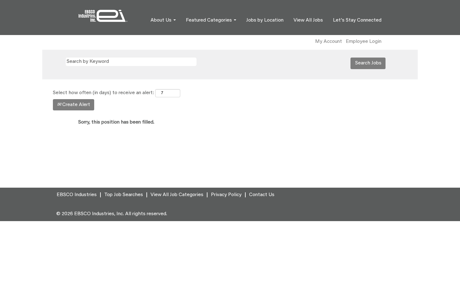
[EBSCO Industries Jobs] (103, 15)
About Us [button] (162, 20)
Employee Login (363, 41)
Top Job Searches (123, 194)
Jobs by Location (265, 20)
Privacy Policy (226, 194)
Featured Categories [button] (209, 20)
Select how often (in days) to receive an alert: (103, 92)
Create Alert (75, 104)
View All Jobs (308, 20)
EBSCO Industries (77, 194)
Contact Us (261, 194)
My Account (328, 41)
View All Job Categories (177, 194)
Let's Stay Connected (357, 20)
